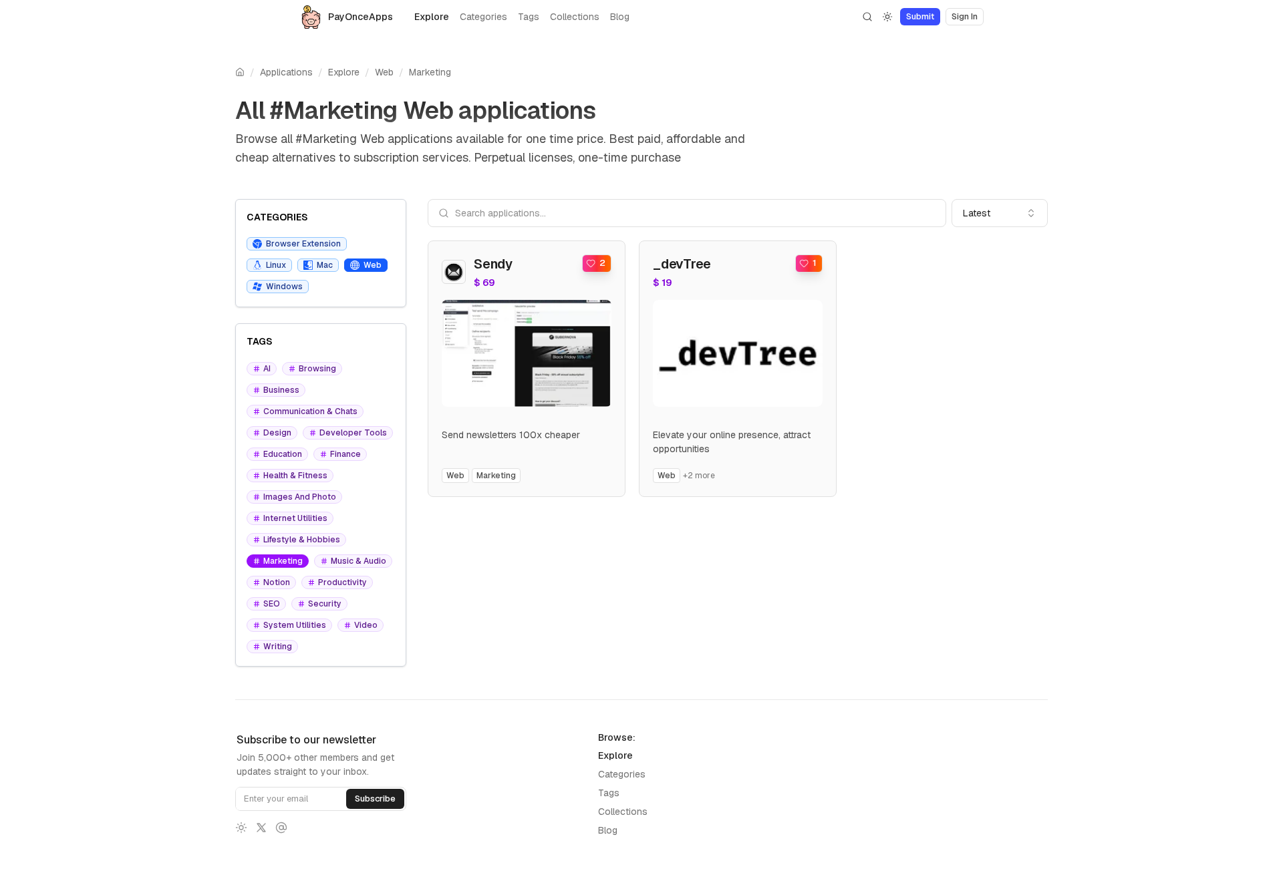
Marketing (430, 72)
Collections (574, 17)
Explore (431, 17)
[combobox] (1000, 213)
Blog (619, 17)
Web (384, 72)
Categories (483, 17)
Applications (286, 72)
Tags (528, 17)
